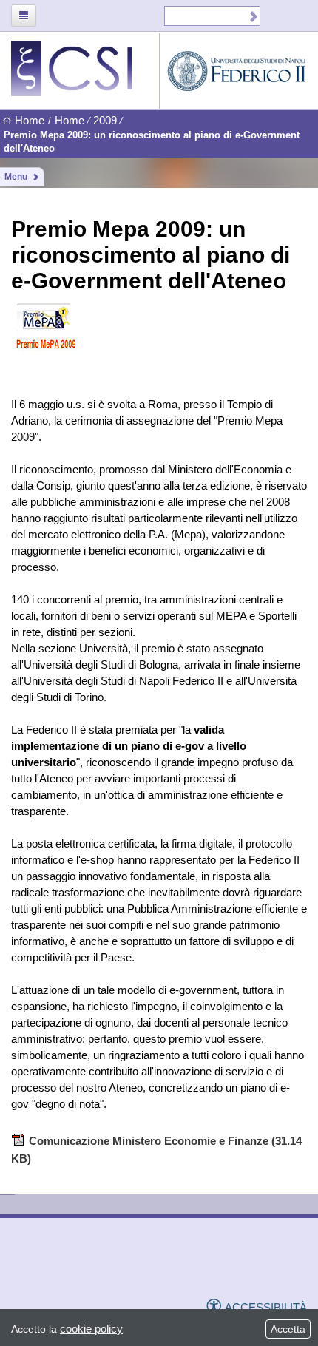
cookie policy (91, 1328)
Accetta (288, 1329)
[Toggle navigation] (23, 15)
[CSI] (85, 1265)
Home (29, 120)
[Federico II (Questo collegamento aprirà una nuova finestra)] (186, 1266)
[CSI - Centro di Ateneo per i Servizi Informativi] (85, 68)
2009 (105, 120)
